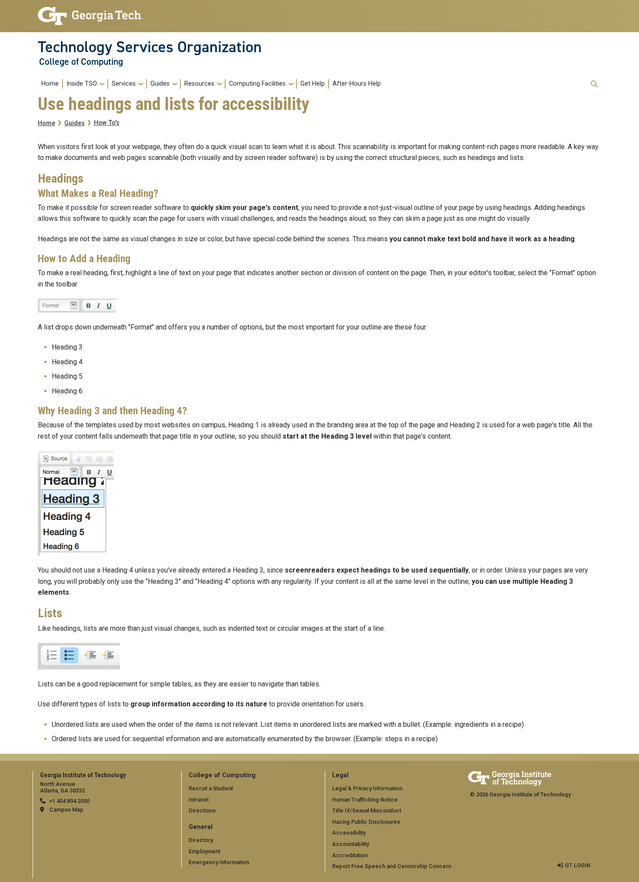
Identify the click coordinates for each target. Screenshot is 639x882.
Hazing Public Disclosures (366, 822)
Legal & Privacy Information (367, 788)
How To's (107, 122)
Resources (199, 83)
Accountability (350, 844)
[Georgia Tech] (509, 777)
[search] (594, 83)
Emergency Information (219, 862)
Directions (202, 810)
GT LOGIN (577, 865)
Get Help (312, 83)
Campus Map (66, 809)
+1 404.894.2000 (69, 801)
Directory (201, 840)
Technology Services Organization (150, 47)
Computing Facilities (257, 83)
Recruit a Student (211, 788)
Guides (160, 83)
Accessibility (349, 832)
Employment (204, 851)
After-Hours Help (357, 83)
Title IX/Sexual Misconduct (366, 810)
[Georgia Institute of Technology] (90, 12)
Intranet (199, 799)
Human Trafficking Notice (365, 799)
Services (124, 83)
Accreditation (350, 855)
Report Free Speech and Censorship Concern (391, 866)
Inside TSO (82, 83)
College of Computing (81, 62)
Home (50, 83)
